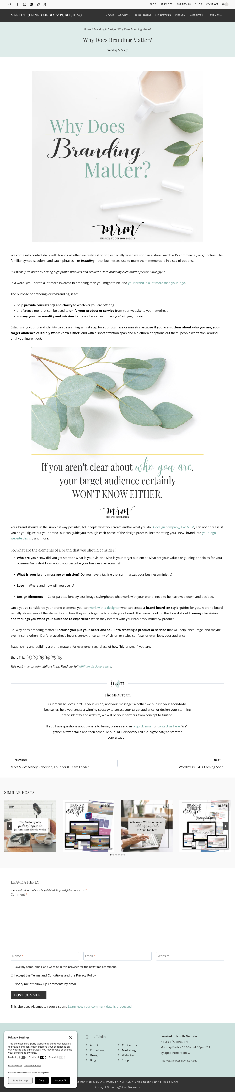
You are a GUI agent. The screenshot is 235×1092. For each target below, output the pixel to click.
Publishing (143, 15)
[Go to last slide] (9, 826)
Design (180, 15)
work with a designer (104, 608)
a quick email (143, 726)
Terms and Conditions (47, 975)
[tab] (110, 854)
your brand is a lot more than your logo (156, 283)
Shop (198, 4)
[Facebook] (18, 4)
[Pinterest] (38, 4)
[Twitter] (45, 4)
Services (167, 4)
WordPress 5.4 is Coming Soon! (201, 763)
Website (163, 956)
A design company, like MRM (173, 527)
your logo (209, 533)
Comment (19, 894)
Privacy (99, 1087)
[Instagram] (25, 4)
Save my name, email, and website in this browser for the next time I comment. (66, 967)
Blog (153, 4)
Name (18, 956)
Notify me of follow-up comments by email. (46, 984)
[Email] (53, 657)
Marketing (163, 15)
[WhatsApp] (59, 657)
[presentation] (30, 826)
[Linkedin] (31, 4)
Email (90, 956)
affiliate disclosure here (95, 666)
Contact (212, 4)
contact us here (168, 726)
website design (21, 538)
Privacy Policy (86, 975)
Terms (110, 1087)
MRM (174, 1081)
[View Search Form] (10, 4)
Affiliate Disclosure (128, 1087)
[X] (35, 657)
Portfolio (184, 4)
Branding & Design (117, 50)
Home (110, 15)
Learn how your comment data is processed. (100, 1006)
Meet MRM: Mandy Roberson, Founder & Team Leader (50, 763)
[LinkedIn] (47, 657)
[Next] (225, 826)
